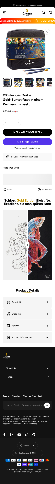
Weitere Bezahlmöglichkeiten (27, 148)
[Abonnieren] (47, 405)
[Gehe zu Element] (7, 82)
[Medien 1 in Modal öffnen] (47, 32)
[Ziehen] (27, 245)
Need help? (47, 189)
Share (9, 189)
